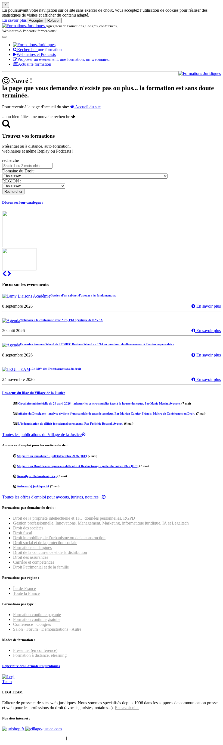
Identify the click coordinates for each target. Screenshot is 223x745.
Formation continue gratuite (36, 619)
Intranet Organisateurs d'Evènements (33, 738)
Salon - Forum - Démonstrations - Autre (47, 629)
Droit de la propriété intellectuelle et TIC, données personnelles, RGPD (74, 518)
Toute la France (26, 593)
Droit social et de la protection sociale (45, 542)
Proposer (64, 59)
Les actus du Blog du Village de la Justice (33, 393)
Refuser (53, 20)
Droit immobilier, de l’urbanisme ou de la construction (59, 537)
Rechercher (39, 49)
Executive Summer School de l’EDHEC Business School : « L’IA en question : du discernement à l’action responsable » (97, 344)
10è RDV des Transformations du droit (55, 368)
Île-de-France (24, 588)
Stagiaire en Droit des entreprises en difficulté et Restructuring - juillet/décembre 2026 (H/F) (77, 466)
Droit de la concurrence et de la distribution (50, 552)
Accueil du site (87, 107)
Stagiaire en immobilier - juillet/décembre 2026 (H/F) (52, 455)
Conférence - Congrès (32, 624)
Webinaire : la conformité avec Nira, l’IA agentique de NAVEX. (61, 319)
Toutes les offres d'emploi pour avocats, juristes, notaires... (52, 497)
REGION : (11, 181)
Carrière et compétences (33, 562)
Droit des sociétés (28, 528)
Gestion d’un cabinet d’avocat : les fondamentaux (83, 295)
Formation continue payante (37, 614)
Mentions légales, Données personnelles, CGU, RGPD (115, 738)
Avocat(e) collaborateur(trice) (37, 476)
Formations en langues (32, 547)
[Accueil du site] (24, 25)
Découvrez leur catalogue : (22, 202)
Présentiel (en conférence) (35, 650)
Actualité (34, 64)
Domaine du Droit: (18, 171)
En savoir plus (14, 20)
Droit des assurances (30, 557)
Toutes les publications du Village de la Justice (42, 434)
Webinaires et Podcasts (36, 54)
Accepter (36, 20)
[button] (4, 274)
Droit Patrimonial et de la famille (41, 567)
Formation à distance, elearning (40, 655)
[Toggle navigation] (4, 37)
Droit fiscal (22, 533)
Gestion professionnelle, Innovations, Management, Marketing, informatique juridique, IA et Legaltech (101, 523)
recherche (10, 160)
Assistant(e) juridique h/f (33, 486)
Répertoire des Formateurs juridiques (31, 666)
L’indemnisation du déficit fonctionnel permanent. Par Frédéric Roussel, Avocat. (70, 423)
